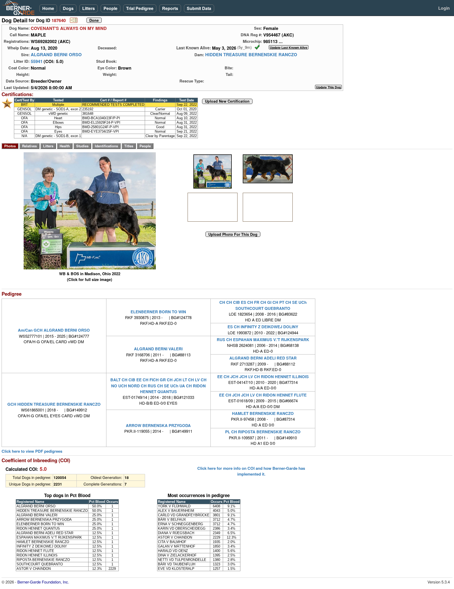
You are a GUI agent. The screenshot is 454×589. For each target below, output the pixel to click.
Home (48, 8)
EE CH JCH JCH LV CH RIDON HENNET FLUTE (263, 395)
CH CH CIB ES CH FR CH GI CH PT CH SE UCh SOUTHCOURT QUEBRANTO (263, 305)
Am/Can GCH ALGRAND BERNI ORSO (54, 330)
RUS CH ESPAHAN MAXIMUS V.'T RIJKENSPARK (263, 339)
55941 (37, 61)
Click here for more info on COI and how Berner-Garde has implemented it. (251, 471)
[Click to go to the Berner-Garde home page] (19, 7)
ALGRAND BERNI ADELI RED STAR (263, 358)
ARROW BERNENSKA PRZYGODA (158, 425)
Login (444, 8)
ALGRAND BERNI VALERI (158, 349)
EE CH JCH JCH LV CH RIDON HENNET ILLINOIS (263, 376)
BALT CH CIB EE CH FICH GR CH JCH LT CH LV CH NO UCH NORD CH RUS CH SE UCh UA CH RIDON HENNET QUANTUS (158, 385)
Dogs (68, 8)
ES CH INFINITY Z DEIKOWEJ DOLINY (263, 327)
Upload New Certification (227, 101)
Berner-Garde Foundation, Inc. (43, 582)
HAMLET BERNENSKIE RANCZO (263, 413)
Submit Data (199, 8)
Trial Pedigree (139, 8)
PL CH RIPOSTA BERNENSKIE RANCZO (263, 432)
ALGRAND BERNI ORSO (56, 54)
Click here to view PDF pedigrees (32, 451)
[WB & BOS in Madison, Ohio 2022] (212, 171)
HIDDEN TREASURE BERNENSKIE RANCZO (251, 54)
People (110, 8)
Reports (170, 8)
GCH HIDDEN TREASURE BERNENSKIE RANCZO (54, 404)
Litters (88, 8)
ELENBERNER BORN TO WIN (158, 312)
